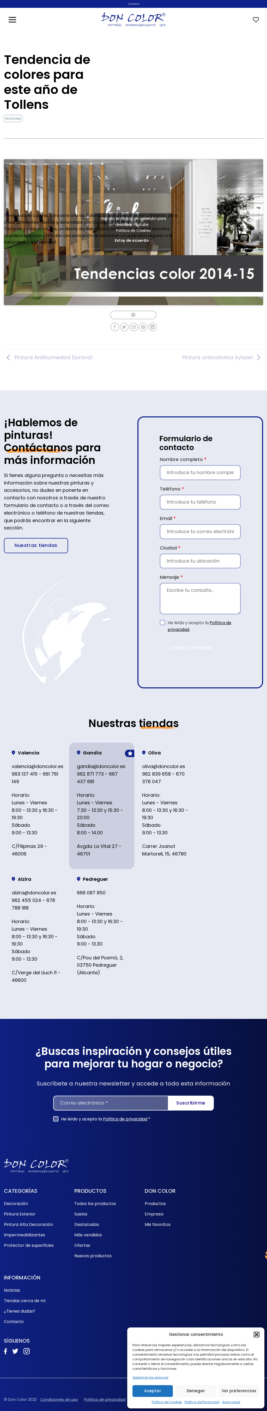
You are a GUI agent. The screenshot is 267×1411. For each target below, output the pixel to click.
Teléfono (172, 489)
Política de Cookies (167, 1402)
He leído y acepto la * (105, 1119)
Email (168, 518)
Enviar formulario (192, 647)
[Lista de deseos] (256, 20)
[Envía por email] (133, 327)
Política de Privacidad (202, 1402)
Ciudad (170, 548)
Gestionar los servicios (150, 1377)
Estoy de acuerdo (132, 240)
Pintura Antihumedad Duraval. (53, 357)
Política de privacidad (125, 1119)
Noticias (13, 118)
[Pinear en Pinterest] (143, 327)
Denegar (196, 1391)
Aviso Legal (231, 1402)
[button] (256, 1334)
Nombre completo (183, 459)
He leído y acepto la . (199, 626)
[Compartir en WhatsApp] (133, 315)
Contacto (133, 3)
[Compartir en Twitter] (124, 327)
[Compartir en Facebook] (115, 327)
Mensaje (171, 577)
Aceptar (152, 1391)
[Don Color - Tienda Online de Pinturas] (133, 19)
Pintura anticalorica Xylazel (217, 357)
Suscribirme (190, 1103)
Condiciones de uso (59, 1399)
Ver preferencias (239, 1391)
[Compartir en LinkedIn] (152, 327)
